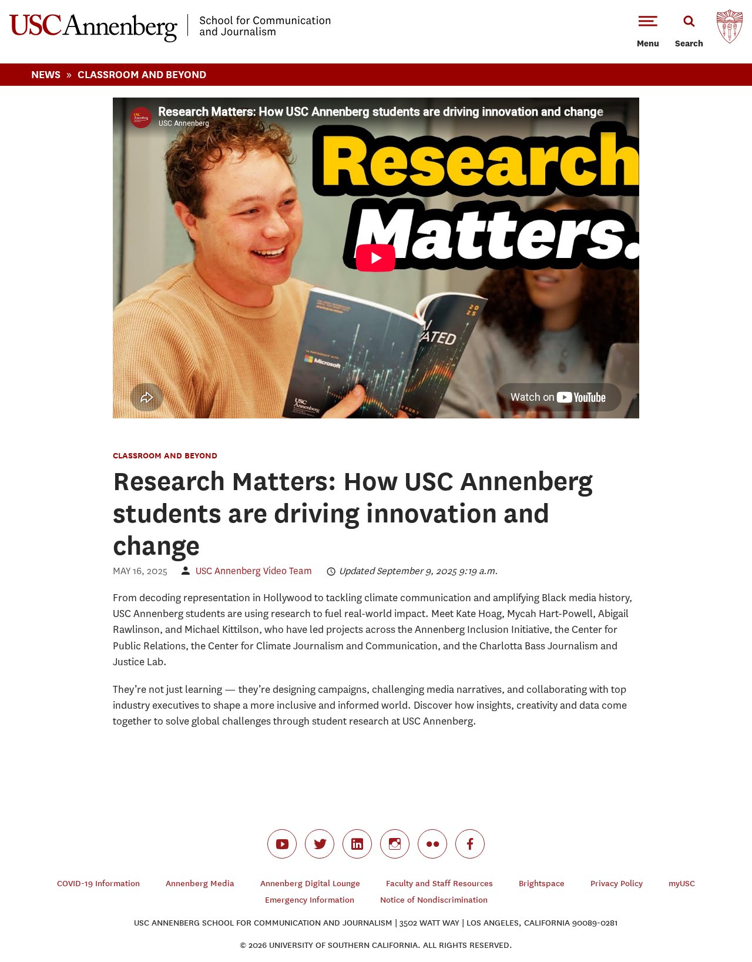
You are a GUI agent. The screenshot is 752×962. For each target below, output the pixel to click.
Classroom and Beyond (165, 455)
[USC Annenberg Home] (170, 40)
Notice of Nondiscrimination (434, 900)
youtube (282, 844)
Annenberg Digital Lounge (310, 884)
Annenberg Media (200, 884)
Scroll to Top (701, 911)
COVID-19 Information (98, 884)
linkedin (357, 844)
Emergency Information (309, 900)
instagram (394, 844)
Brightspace (542, 884)
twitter (319, 844)
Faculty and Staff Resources (439, 884)
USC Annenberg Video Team (254, 571)
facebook (470, 844)
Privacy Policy (616, 884)
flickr (432, 844)
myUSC (682, 884)
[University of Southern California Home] (730, 29)
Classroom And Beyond (142, 74)
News (46, 74)
